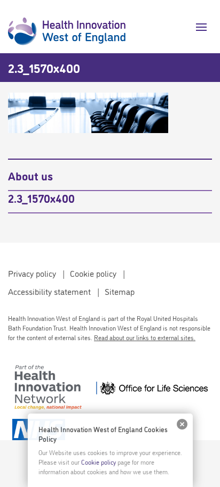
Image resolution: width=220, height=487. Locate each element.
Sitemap (120, 291)
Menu (197, 27)
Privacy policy (32, 273)
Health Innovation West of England (66, 26)
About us (30, 175)
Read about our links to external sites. (144, 337)
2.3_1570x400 (41, 197)
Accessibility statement (49, 291)
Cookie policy (93, 273)
